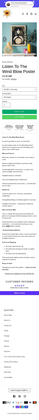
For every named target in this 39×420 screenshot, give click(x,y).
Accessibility (8, 377)
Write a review (19, 293)
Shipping (13, 79)
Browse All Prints (7, 62)
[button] (34, 39)
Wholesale (7, 367)
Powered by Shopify (26, 413)
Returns (6, 346)
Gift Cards (7, 372)
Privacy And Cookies (11, 362)
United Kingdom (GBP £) (19, 390)
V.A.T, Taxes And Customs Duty (14, 356)
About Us (7, 320)
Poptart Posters (16, 413)
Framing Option (6, 93)
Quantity (4, 101)
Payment (7, 351)
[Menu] (36, 14)
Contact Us (7, 325)
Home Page (8, 315)
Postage (6, 336)
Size (3, 86)
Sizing (6, 330)
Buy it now (19, 117)
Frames (6, 341)
